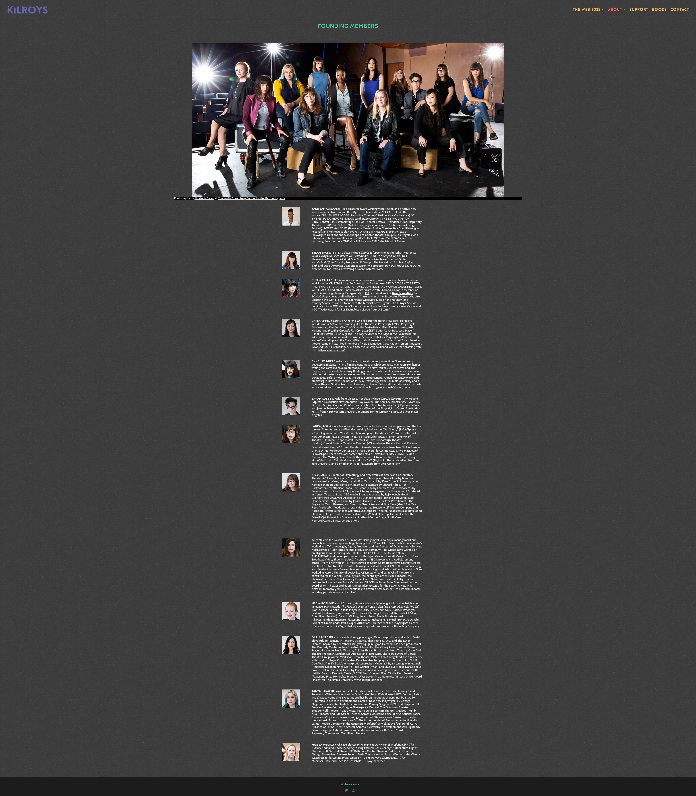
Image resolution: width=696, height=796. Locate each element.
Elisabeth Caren (204, 198)
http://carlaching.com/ (331, 350)
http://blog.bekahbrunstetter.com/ (362, 269)
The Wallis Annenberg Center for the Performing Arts (251, 198)
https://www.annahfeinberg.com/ (389, 387)
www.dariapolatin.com (368, 680)
